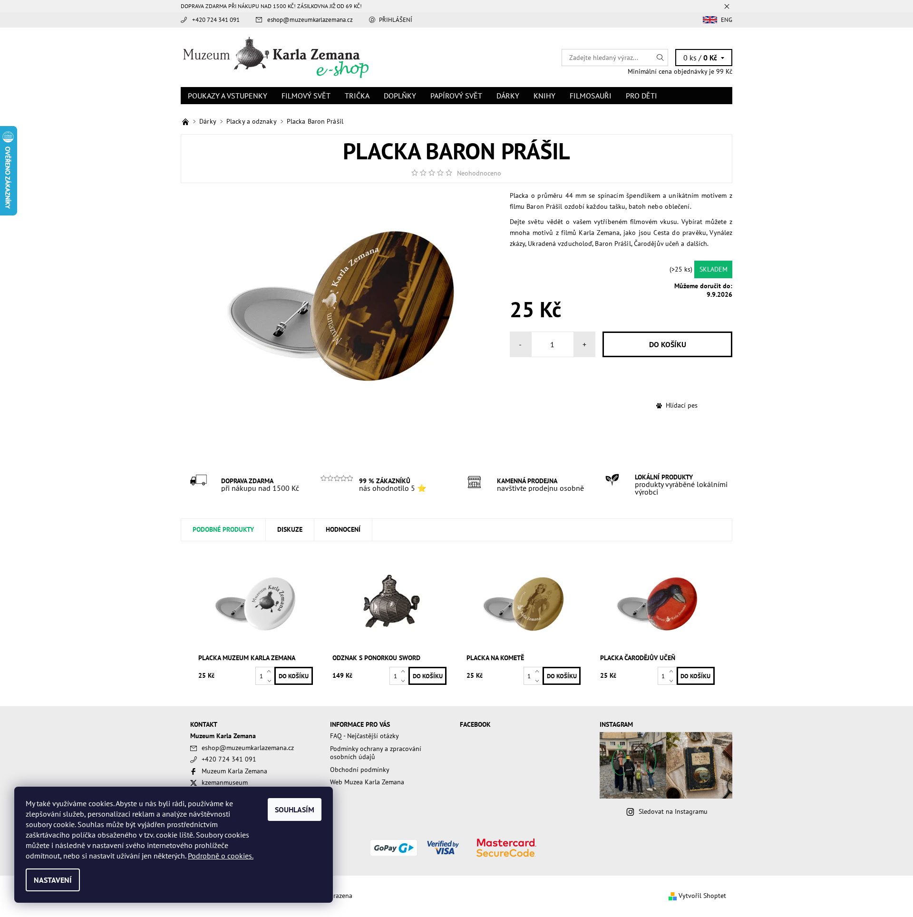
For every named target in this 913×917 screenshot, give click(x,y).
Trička (357, 95)
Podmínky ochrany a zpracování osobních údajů (375, 752)
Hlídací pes (682, 405)
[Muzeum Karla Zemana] (276, 56)
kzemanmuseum (225, 782)
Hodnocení (343, 529)
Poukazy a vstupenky (227, 95)
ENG (726, 20)
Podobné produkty (223, 529)
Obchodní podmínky (359, 769)
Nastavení (53, 880)
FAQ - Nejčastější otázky (364, 736)
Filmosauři (591, 95)
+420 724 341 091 (216, 20)
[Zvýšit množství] (270, 671)
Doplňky (400, 95)
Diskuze (289, 529)
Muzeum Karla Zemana (234, 771)
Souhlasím (294, 809)
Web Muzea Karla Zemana (367, 782)
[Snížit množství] (270, 680)
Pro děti (641, 95)
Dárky (507, 95)
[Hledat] (660, 57)
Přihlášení (395, 20)
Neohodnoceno (479, 173)
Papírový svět (456, 95)
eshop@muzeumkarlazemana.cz (310, 20)
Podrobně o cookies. (220, 855)
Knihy (544, 95)
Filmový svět (306, 95)
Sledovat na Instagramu (673, 811)
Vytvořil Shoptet (702, 895)
